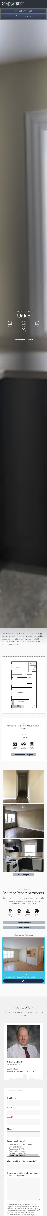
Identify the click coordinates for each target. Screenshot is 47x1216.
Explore (23, 981)
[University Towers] (23, 1147)
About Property (24, 922)
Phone (10, 1129)
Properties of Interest (16, 1141)
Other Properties (24, 927)
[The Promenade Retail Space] (23, 1145)
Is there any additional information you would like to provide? (23, 1174)
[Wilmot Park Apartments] (23, 1155)
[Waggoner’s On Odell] (23, 1149)
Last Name (12, 1107)
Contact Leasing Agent (23, 339)
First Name (12, 1098)
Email (10, 1117)
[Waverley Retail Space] (23, 1151)
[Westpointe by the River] (23, 1153)
